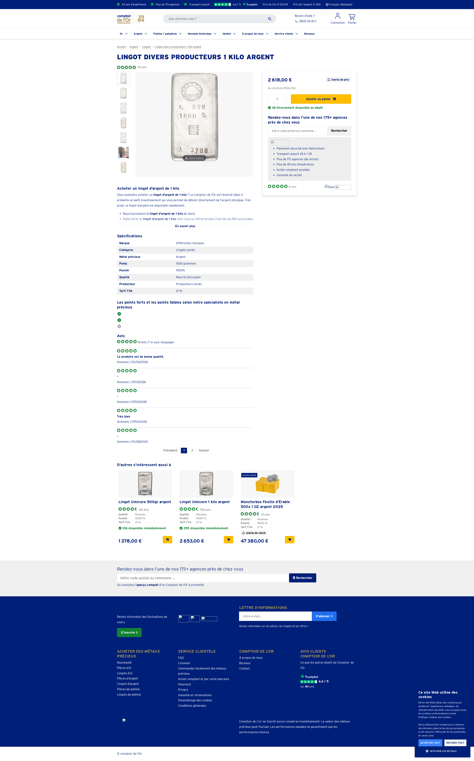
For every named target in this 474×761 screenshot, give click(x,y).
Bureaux (309, 33)
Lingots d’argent (128, 684)
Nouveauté (124, 662)
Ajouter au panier (319, 99)
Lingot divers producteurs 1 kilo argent (178, 46)
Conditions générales (192, 705)
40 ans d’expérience (134, 4)
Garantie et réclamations (195, 695)
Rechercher (339, 130)
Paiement (184, 684)
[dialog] (442, 721)
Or (121, 33)
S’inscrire (128, 632)
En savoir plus (426, 735)
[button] (442, 751)
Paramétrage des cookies (195, 700)
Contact (244, 668)
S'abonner (323, 616)
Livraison (184, 663)
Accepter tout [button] (430, 742)
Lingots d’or (125, 673)
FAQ (181, 657)
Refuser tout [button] (455, 742)
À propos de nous (253, 33)
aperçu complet (147, 585)
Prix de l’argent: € (307, 4)
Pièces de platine (128, 689)
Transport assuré (199, 4)
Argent (138, 33)
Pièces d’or (124, 668)
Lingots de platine (129, 694)
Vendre (226, 33)
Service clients (284, 33)
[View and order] (167, 539)
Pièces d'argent (127, 678)
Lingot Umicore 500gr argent (144, 502)
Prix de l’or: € (275, 4)
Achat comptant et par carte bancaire (203, 679)
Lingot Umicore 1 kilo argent (205, 502)
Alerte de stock (256, 532)
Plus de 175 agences (168, 4)
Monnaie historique (199, 33)
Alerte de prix (340, 79)
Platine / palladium (165, 33)
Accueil (121, 46)
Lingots (147, 46)
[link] (145, 484)
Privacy (183, 690)
